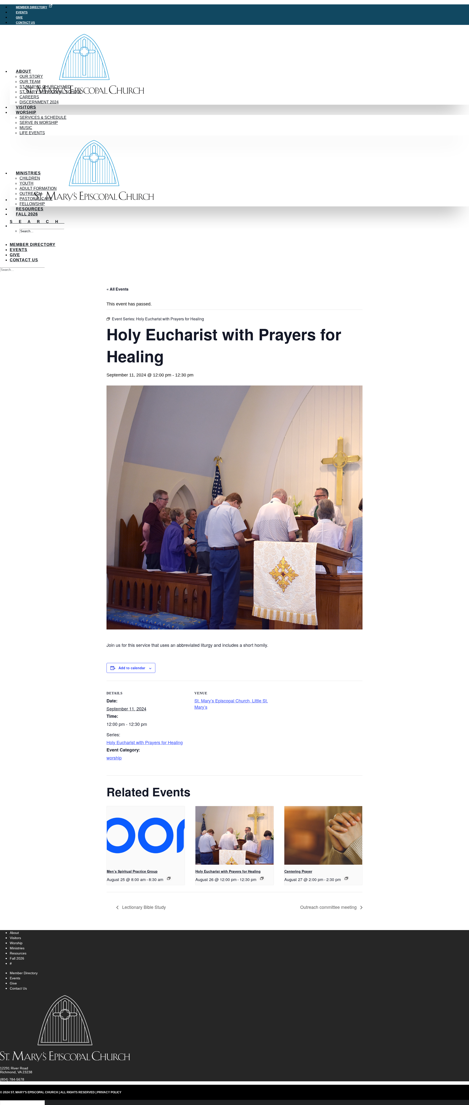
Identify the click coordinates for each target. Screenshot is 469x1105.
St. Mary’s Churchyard (45, 87)
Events (18, 250)
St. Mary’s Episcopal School (51, 92)
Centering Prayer (298, 871)
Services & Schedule (43, 117)
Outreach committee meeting (329, 907)
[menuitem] (239, 7)
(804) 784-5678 (12, 1079)
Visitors (26, 107)
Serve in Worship (39, 123)
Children (30, 178)
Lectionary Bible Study (143, 907)
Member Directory (31, 7)
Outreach (31, 194)
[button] (37, 222)
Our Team (30, 82)
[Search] (22, 269)
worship (114, 757)
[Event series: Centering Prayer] (346, 878)
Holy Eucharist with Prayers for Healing (145, 742)
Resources (29, 209)
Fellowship (32, 204)
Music (26, 128)
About (23, 71)
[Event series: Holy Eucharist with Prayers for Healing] (262, 878)
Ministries (28, 173)
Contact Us (25, 22)
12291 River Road (14, 1068)
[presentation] (146, 835)
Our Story (31, 76)
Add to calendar (131, 667)
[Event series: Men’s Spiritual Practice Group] (169, 878)
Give (15, 255)
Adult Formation (38, 188)
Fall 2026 (27, 214)
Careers (29, 97)
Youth (26, 183)
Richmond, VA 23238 (16, 1072)
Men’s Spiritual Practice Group (132, 871)
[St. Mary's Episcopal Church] (234, 49)
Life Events (32, 133)
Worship (26, 112)
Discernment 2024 (39, 102)
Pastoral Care (36, 199)
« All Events (117, 289)
